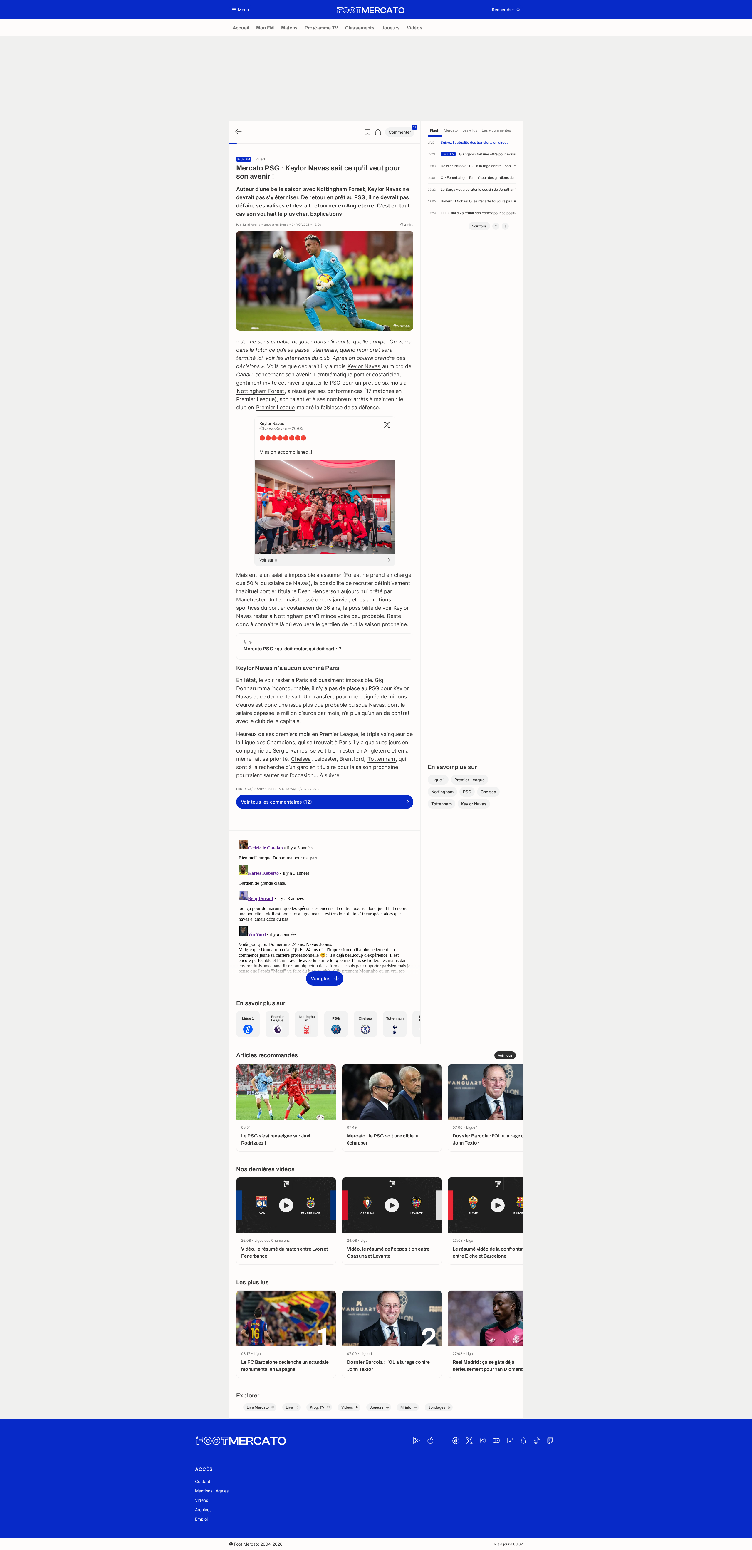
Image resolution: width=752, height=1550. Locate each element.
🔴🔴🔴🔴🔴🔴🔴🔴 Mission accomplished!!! (285, 445)
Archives (203, 1509)
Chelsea (301, 759)
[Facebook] (455, 1440)
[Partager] (378, 132)
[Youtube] (496, 1440)
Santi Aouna (251, 224)
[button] (240, 9)
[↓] (505, 226)
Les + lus (469, 130)
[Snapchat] (523, 1440)
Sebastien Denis (276, 224)
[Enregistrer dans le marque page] (367, 132)
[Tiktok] (536, 1440)
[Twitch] (550, 1440)
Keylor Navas (364, 366)
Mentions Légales (212, 1490)
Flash (434, 130)
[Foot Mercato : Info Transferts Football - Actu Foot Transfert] (370, 9)
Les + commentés (496, 130)
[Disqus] (324, 911)
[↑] (495, 226)
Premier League (275, 407)
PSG (335, 383)
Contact (202, 1481)
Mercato (451, 130)
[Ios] (430, 1440)
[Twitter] (469, 1440)
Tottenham (381, 759)
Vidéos (201, 1500)
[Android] (416, 1440)
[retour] (238, 132)
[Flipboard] (509, 1440)
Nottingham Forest (260, 391)
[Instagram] (482, 1440)
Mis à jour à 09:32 (508, 1544)
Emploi (201, 1519)
